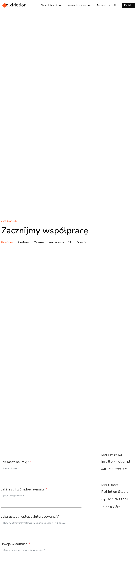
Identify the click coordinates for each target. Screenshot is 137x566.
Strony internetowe (51, 5)
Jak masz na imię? (15, 462)
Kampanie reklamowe (79, 5)
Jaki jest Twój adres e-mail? (22, 489)
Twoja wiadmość (14, 544)
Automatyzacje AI (106, 5)
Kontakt (128, 5)
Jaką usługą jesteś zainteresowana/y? (30, 516)
